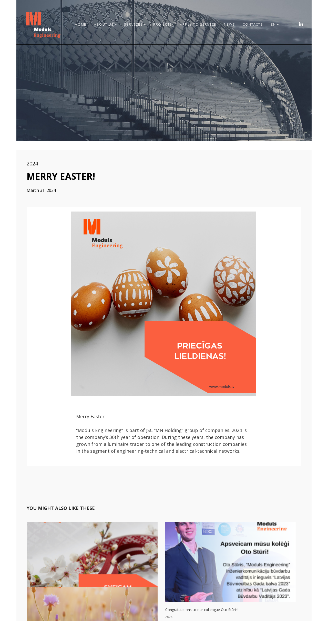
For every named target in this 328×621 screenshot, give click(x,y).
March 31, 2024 (41, 190)
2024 (32, 163)
